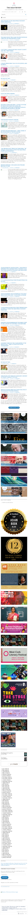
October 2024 (5, 796)
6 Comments (13, 152)
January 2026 (5, 775)
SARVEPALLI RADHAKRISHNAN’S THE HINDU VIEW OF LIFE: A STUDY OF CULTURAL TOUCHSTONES (14, 323)
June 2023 (4, 818)
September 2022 (6, 831)
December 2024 (6, 793)
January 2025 (5, 792)
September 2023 (6, 814)
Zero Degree (3, 757)
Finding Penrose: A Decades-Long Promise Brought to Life (13, 165)
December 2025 (6, 777)
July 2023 (4, 817)
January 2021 (5, 857)
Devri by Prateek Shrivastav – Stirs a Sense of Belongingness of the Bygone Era (13, 131)
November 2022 (6, 828)
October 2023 (5, 813)
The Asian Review (14, 8)
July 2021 (4, 849)
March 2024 (5, 806)
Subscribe (4, 877)
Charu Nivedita (4, 758)
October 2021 (5, 845)
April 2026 (5, 771)
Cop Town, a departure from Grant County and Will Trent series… (14, 50)
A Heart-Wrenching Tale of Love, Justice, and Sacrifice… (14, 64)
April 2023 (5, 821)
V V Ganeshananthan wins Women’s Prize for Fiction (14, 280)
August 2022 (5, 832)
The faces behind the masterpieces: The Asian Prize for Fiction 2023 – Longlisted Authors (13, 294)
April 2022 (5, 838)
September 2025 (6, 781)
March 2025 (5, 789)
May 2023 (4, 820)
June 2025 (4, 785)
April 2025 (5, 788)
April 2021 (4, 853)
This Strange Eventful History (9, 119)
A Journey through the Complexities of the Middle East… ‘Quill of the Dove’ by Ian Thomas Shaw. (13, 344)
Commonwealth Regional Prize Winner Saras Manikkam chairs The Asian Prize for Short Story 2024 (14, 309)
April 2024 (5, 804)
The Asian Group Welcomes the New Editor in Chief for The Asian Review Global (14, 38)
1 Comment (13, 271)
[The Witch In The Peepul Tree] (25, 756)
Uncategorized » (4, 455)
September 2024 (6, 798)
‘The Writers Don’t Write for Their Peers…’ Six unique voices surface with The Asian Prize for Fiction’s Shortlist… (13, 150)
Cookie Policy (4, 910)
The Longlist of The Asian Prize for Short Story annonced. (13, 21)
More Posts (13, 407)
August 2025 (5, 782)
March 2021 (5, 854)
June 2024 (4, 802)
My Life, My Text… (6, 78)
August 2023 (5, 816)
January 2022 (5, 842)
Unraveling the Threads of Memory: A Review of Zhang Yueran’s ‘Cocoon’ (14, 376)
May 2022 (4, 836)
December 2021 (6, 843)
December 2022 (6, 827)
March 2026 (5, 773)
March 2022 (5, 839)
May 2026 (4, 770)
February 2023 (6, 824)
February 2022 (6, 840)
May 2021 (4, 851)
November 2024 (6, 795)
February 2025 (6, 791)
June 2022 (4, 835)
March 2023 (5, 822)
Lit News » (3, 412)
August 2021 (5, 847)
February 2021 (6, 856)
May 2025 (4, 786)
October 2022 (5, 829)
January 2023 (5, 825)
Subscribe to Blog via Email (8, 868)
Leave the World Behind (8, 93)
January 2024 (5, 809)
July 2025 (4, 784)
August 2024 (5, 799)
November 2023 (6, 811)
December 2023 (6, 810)
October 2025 (5, 780)
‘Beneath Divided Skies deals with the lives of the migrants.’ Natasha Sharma (14, 390)
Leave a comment (14, 23)
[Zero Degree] (25, 760)
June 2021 (4, 850)
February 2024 (6, 807)
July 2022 (4, 834)
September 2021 (6, 846)
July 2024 (4, 800)
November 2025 (6, 778)
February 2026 (6, 774)
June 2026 (4, 768)
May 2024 (4, 803)
